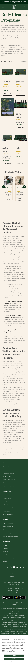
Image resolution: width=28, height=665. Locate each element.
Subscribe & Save (7, 470)
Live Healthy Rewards (8, 473)
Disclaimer (13, 602)
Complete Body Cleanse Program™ (20, 148)
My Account (6, 466)
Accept (14, 655)
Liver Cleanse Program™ (6, 82)
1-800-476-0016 (14, 584)
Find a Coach (6, 511)
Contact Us (14, 592)
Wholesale (5, 551)
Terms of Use (6, 602)
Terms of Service (7, 482)
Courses (5, 529)
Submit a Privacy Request (9, 486)
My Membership (7, 476)
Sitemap (14, 604)
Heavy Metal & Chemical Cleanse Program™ (7, 149)
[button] (2, 6)
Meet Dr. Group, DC (8, 523)
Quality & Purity (7, 533)
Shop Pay (5, 504)
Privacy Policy (20, 602)
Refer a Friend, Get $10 (9, 479)
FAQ (4, 495)
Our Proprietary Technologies (10, 536)
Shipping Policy (7, 498)
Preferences (14, 661)
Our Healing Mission (8, 526)
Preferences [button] (12, 651)
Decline (14, 658)
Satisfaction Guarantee (9, 558)
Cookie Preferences (8, 514)
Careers (5, 545)
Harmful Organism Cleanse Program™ (18, 115)
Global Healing (8, 420)
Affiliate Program (7, 548)
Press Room (6, 554)
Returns (5, 501)
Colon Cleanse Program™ (20, 82)
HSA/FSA (5, 561)
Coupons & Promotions (8, 507)
